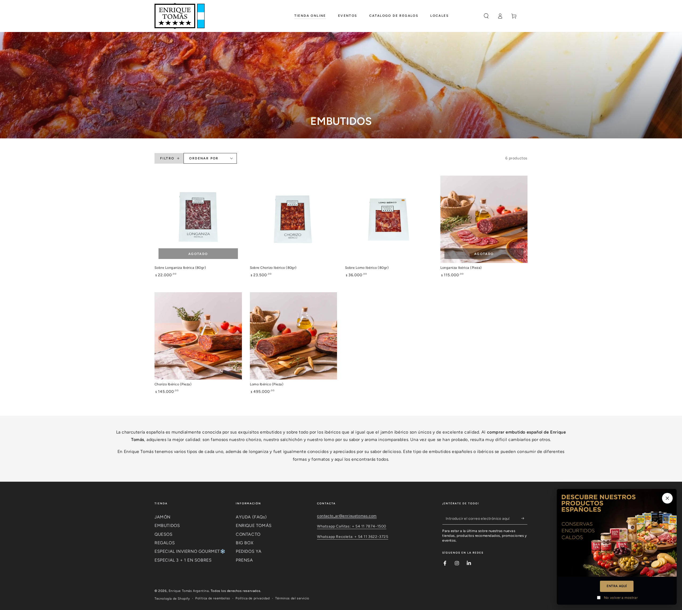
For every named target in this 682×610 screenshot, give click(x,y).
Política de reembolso (212, 598)
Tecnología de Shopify (172, 598)
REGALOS (165, 542)
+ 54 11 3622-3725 (371, 536)
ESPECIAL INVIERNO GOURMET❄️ (190, 551)
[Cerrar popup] (667, 498)
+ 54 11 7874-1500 (369, 526)
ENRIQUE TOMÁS (254, 525)
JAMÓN (162, 517)
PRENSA (244, 560)
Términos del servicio (292, 598)
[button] (486, 16)
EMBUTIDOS (167, 525)
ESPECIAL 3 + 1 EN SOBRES (183, 560)
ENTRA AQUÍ (617, 586)
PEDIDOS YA (249, 551)
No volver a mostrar (621, 598)
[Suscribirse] (524, 518)
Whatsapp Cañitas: (334, 526)
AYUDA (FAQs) (251, 517)
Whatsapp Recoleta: (335, 536)
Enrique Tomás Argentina (189, 591)
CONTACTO (248, 534)
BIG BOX (244, 542)
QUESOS (164, 534)
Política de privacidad (253, 598)
